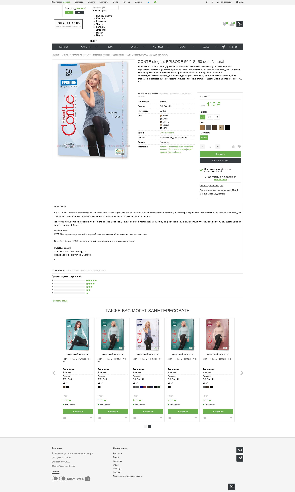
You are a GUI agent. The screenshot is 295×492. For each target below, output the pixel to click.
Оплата (91, 2)
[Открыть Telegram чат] (148, 2)
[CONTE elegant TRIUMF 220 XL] (112, 334)
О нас (115, 2)
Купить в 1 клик (220, 160)
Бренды (163, 152)
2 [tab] (149, 426)
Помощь (126, 2)
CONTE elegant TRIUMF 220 (182, 359)
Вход (241, 2)
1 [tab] (145, 426)
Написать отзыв (59, 301)
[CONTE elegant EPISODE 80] (147, 334)
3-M (209, 117)
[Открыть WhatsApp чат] (155, 2)
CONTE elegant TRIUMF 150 (217, 359)
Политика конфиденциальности (127, 476)
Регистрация (225, 2)
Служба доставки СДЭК (211, 185)
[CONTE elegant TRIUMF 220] (182, 334)
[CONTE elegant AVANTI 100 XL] (77, 334)
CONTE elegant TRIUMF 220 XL (112, 360)
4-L (217, 117)
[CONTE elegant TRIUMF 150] (217, 334)
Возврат (138, 2)
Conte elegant (174, 152)
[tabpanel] (77, 370)
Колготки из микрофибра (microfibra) (176, 147)
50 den (204, 138)
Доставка (79, 2)
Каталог (163, 149)
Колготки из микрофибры (180, 149)
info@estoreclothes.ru (64, 466)
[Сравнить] (233, 147)
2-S (202, 117)
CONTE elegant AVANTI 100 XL (76, 360)
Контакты (103, 2)
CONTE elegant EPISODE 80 (147, 359)
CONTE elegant (167, 133)
